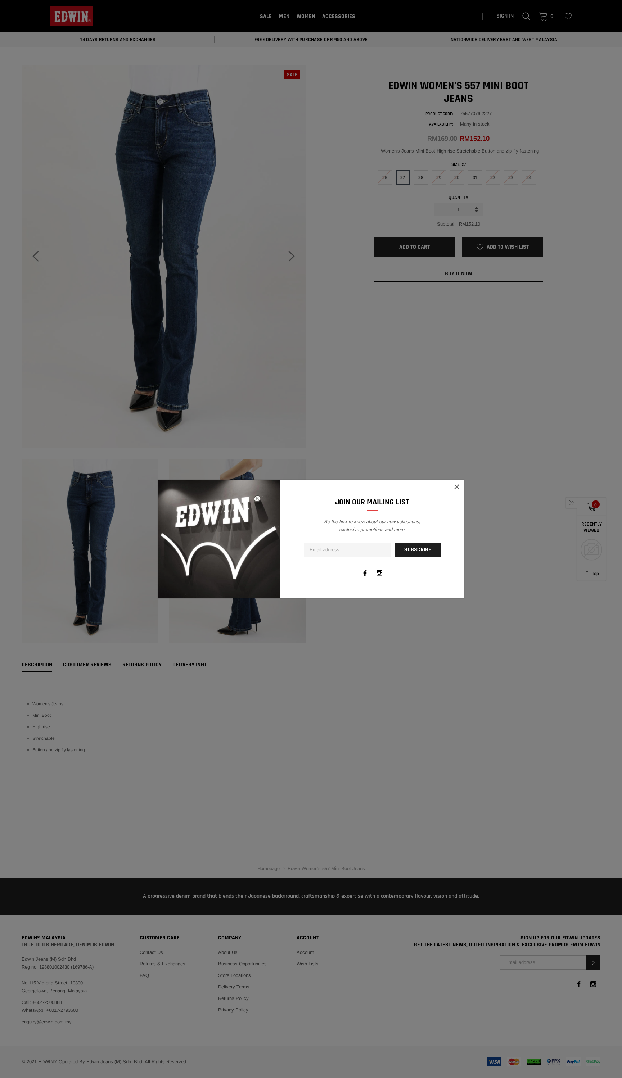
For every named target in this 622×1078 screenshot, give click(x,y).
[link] (365, 573)
